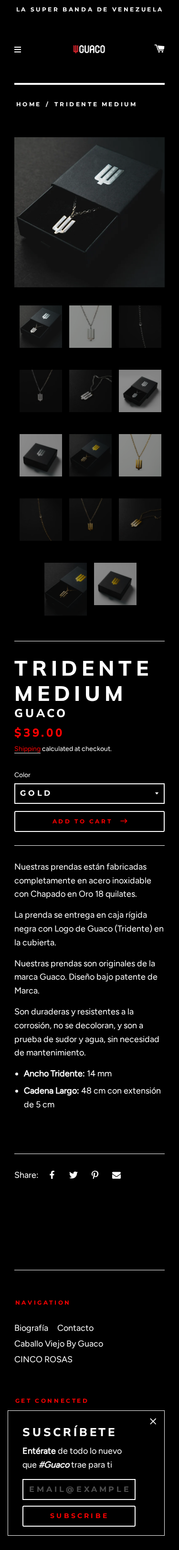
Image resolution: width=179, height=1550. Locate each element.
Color (22, 775)
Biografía (31, 1328)
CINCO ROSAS (43, 1359)
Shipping (27, 749)
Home (29, 104)
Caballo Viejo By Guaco (58, 1343)
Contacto (75, 1328)
